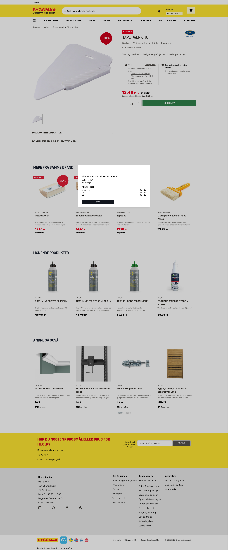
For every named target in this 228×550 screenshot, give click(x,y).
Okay (98, 202)
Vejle (94, 176)
